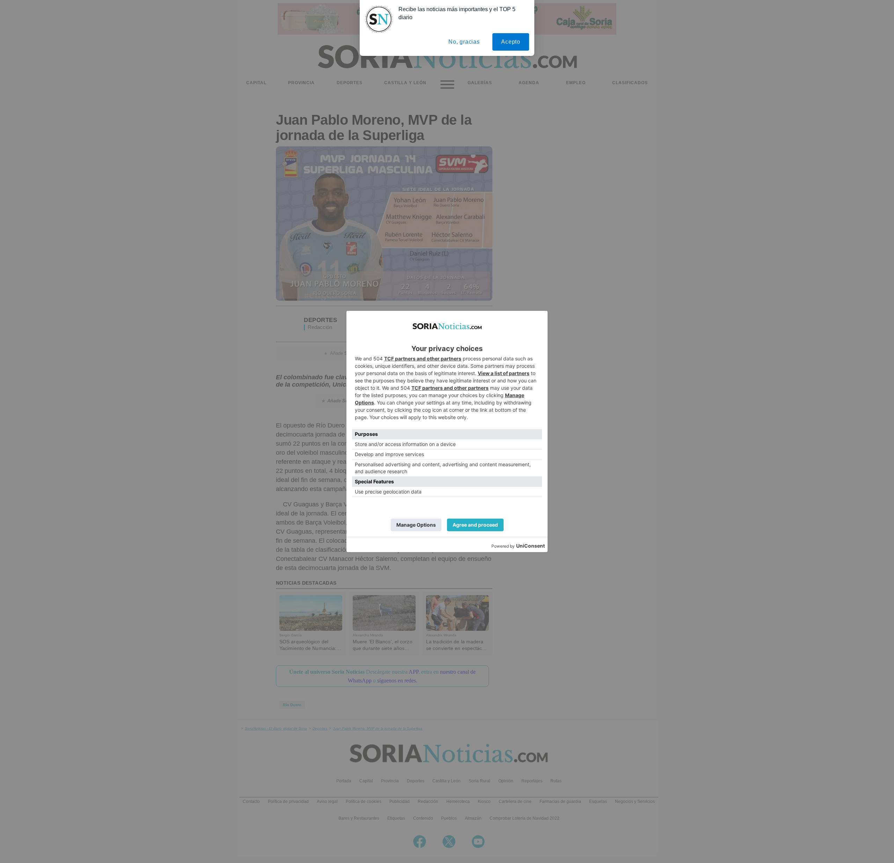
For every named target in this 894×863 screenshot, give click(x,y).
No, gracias (464, 42)
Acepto (510, 42)
